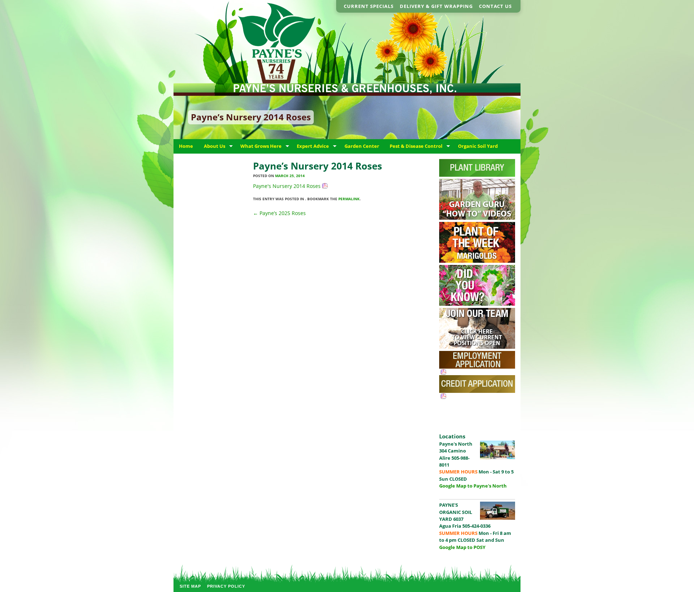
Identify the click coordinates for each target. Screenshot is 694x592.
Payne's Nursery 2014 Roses (287, 186)
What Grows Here (261, 146)
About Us (214, 146)
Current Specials (369, 6)
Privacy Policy (226, 586)
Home (186, 146)
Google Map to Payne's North (473, 485)
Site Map (190, 586)
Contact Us (495, 6)
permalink (349, 198)
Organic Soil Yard (478, 146)
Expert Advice (313, 146)
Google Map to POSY (462, 547)
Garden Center (361, 146)
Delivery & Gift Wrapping (436, 6)
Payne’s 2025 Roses (279, 213)
